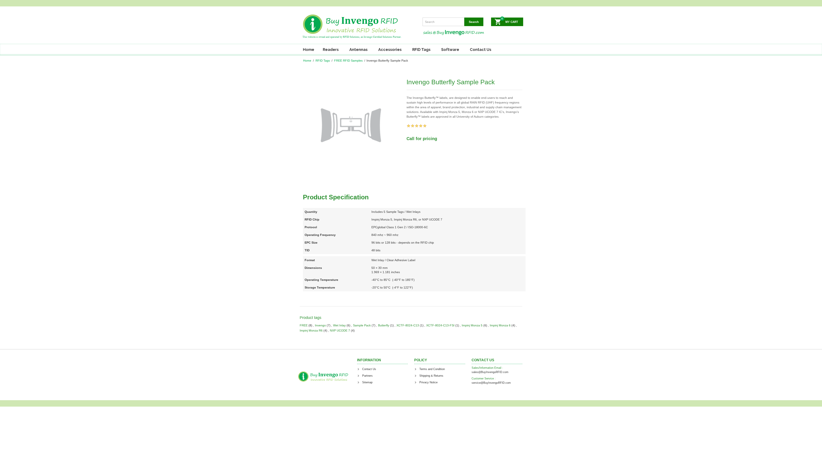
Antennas (358, 49)
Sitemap (367, 382)
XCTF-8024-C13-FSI (440, 325)
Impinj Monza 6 (500, 325)
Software (450, 49)
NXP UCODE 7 (340, 330)
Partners (367, 375)
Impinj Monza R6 (311, 330)
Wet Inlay (339, 325)
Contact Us (480, 49)
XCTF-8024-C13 (407, 325)
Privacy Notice (428, 382)
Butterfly (383, 325)
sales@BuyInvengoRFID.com (490, 372)
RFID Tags (421, 49)
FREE (304, 325)
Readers (331, 49)
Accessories (390, 49)
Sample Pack (362, 325)
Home (308, 49)
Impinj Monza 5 (472, 325)
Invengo (320, 325)
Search (474, 22)
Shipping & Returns (431, 375)
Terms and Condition (432, 369)
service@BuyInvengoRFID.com (491, 382)
